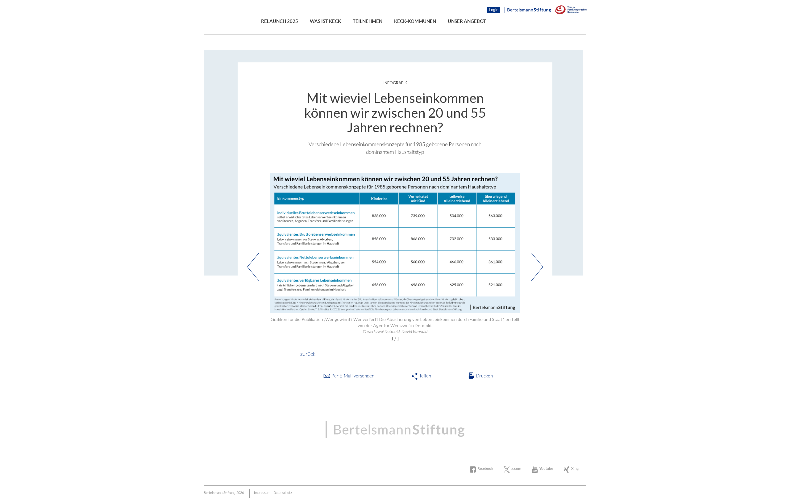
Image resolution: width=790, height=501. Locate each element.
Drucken (484, 375)
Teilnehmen (367, 21)
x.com (516, 468)
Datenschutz (282, 493)
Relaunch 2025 (279, 21)
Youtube (546, 468)
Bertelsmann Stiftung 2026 (224, 493)
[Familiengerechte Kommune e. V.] (570, 10)
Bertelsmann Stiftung (239, 10)
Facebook (485, 468)
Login (493, 10)
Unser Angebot (467, 21)
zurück (307, 354)
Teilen (425, 375)
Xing (575, 468)
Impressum (262, 493)
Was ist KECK (325, 21)
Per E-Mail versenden (352, 375)
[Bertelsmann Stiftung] (528, 10)
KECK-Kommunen (415, 21)
